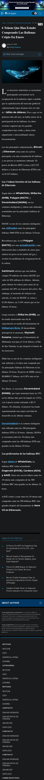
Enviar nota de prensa (10, 718)
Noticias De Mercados (23, 23)
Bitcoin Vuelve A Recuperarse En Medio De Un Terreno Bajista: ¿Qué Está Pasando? (21, 559)
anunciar (7, 723)
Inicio (4, 23)
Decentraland (10, 423)
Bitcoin (6, 649)
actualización (27, 245)
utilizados (11, 228)
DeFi (4, 653)
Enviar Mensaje (10, 712)
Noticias (11, 23)
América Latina (10, 657)
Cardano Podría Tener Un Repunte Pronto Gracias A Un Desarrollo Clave (22, 589)
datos (11, 461)
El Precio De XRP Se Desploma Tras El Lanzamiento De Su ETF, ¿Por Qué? (21, 548)
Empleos (7, 727)
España (6, 661)
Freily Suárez (15, 47)
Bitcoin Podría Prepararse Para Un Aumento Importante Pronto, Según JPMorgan (22, 580)
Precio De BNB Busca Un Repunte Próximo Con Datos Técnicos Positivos (21, 569)
